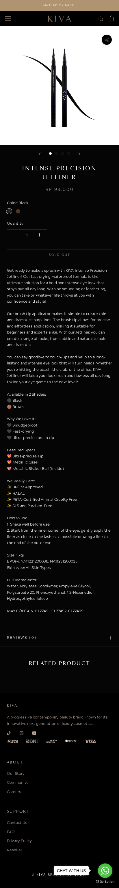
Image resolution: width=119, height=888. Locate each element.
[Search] (101, 18)
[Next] (79, 153)
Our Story (16, 774)
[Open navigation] (8, 18)
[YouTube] (34, 733)
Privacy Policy (19, 841)
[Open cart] (111, 18)
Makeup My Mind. (59, 5)
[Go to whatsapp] (105, 870)
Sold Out (59, 255)
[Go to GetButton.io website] (105, 882)
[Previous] (39, 153)
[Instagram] (21, 733)
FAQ (11, 832)
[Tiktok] (9, 733)
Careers (14, 792)
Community (17, 783)
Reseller (14, 850)
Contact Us (17, 823)
